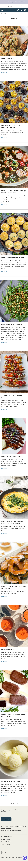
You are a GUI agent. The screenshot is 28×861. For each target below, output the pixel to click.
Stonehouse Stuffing (8, 59)
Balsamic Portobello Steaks (11, 456)
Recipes (14, 18)
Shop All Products (6, 842)
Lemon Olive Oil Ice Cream (10, 781)
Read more (4, 72)
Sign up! (6, 819)
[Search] (21, 9)
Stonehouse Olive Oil (14, 6)
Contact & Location (6, 836)
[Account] (18, 9)
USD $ (4, 852)
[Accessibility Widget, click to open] (25, 858)
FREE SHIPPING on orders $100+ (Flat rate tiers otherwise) (14, 1)
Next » (17, 803)
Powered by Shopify (22, 857)
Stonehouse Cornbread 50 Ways (12, 258)
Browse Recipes (5, 839)
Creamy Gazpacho (7, 649)
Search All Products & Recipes (9, 844)
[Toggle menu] (2, 10)
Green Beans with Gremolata (11, 324)
